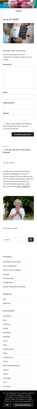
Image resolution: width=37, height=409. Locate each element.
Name (5, 92)
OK (7, 405)
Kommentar (7, 64)
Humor (5, 341)
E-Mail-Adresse (9, 103)
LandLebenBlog (8, 278)
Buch (5, 320)
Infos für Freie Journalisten (12, 270)
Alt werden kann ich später (12, 262)
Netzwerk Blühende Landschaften (14, 286)
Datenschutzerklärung (23, 405)
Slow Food (6, 303)
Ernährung (6, 324)
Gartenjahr (6, 337)
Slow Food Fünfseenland (11, 365)
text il (5, 382)
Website (6, 113)
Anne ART (10, 3)
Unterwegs (6, 386)
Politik (5, 353)
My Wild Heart (8, 282)
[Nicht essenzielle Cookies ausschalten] (34, 400)
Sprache (6, 370)
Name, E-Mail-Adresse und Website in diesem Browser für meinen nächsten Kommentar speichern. (17, 126)
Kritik (4, 345)
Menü (20, 11)
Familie (5, 328)
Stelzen (5, 374)
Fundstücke (7, 332)
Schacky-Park (8, 357)
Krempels (6, 274)
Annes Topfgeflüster (23, 186)
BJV (4, 299)
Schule (5, 361)
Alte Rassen (7, 316)
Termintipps (7, 378)
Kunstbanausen (8, 349)
